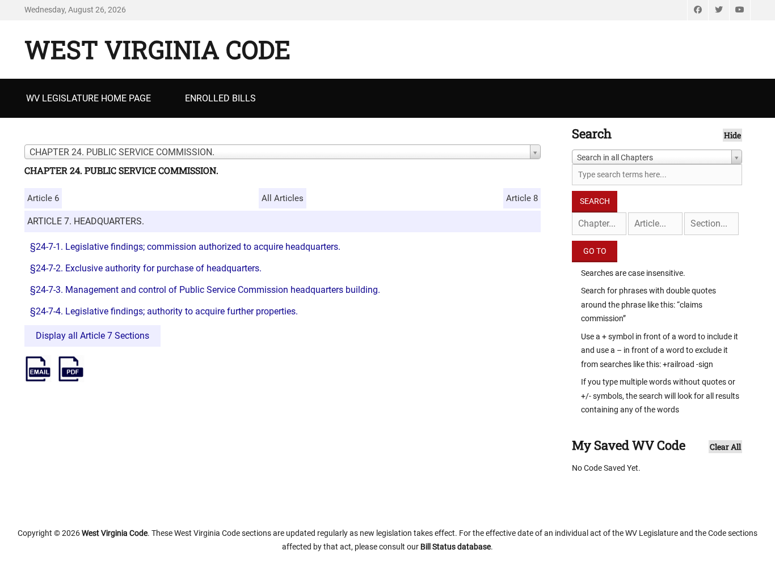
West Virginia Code (157, 49)
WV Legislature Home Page (88, 98)
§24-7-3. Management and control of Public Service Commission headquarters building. (205, 289)
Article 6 (43, 198)
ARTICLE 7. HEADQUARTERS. (85, 221)
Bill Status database (455, 546)
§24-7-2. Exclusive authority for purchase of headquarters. (146, 268)
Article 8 (522, 198)
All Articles (283, 198)
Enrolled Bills (220, 98)
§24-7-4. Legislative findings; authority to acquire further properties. (164, 311)
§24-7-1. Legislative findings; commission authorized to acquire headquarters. (185, 246)
